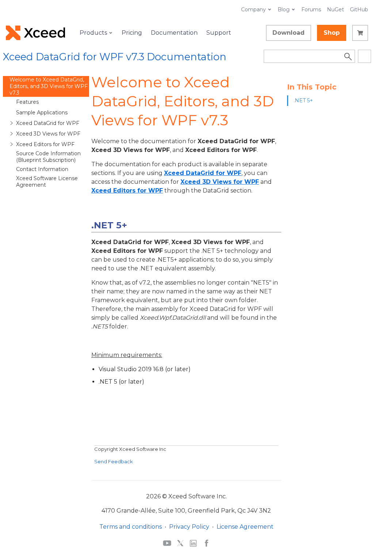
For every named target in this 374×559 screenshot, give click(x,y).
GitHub (359, 9)
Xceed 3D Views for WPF (48, 133)
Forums (311, 9)
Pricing (132, 32)
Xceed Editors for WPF (45, 144)
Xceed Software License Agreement (47, 181)
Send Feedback (113, 461)
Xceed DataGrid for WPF (47, 123)
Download (288, 32)
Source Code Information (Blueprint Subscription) (48, 156)
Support (218, 32)
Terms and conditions (130, 526)
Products (93, 32)
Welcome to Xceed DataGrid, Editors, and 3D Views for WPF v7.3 (48, 86)
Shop (332, 32)
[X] (180, 543)
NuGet (335, 9)
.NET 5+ (303, 100)
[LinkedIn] (193, 543)
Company (253, 9)
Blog (284, 9)
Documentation (174, 32)
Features (27, 102)
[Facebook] (206, 543)
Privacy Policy (189, 526)
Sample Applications (42, 112)
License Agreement (245, 526)
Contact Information (42, 169)
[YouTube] (167, 543)
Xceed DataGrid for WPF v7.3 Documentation (114, 57)
